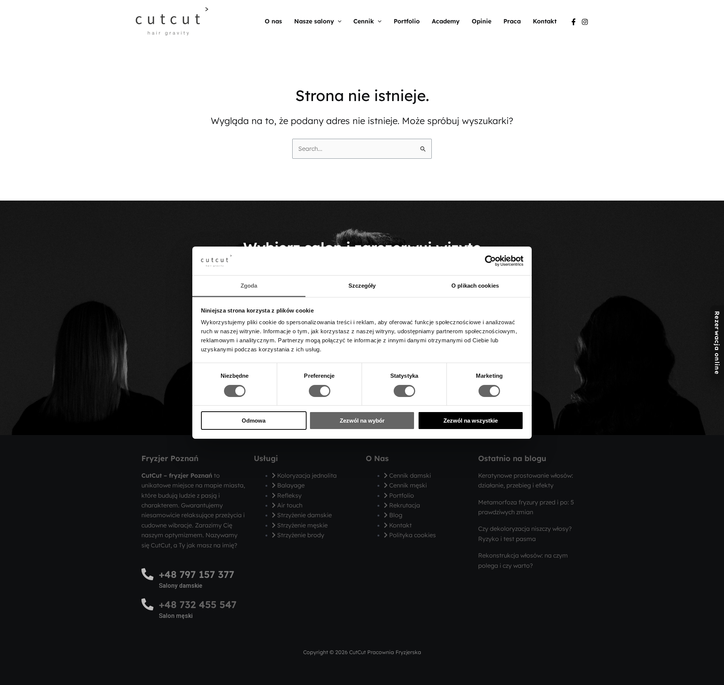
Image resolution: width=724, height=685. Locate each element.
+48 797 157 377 (196, 574)
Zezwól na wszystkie (470, 420)
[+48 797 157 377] (147, 574)
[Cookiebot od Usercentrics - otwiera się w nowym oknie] (490, 261)
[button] (338, 21)
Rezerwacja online (717, 342)
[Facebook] (573, 21)
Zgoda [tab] (249, 285)
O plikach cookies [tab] (475, 285)
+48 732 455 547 (197, 604)
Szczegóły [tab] (362, 285)
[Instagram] (584, 21)
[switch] (319, 391)
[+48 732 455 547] (147, 604)
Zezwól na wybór (362, 420)
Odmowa (253, 420)
